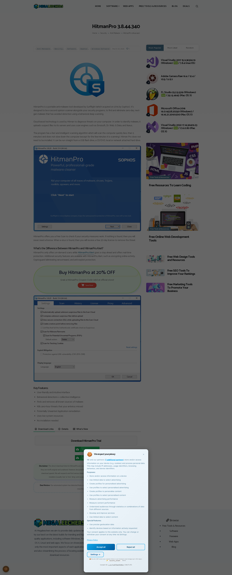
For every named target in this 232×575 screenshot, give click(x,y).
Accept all (101, 547)
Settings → (95, 554)
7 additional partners (114, 460)
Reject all (131, 547)
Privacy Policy (92, 540)
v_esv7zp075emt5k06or (116, 565)
